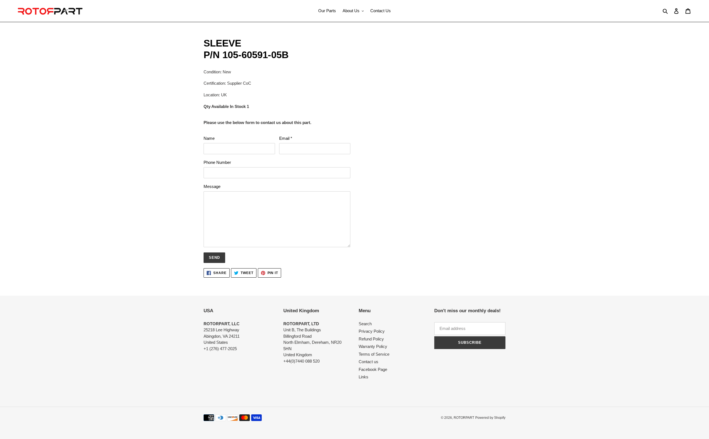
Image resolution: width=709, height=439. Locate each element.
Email (285, 138)
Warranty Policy (373, 346)
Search (365, 323)
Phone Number (217, 162)
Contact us (368, 361)
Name (209, 138)
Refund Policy (371, 339)
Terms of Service (374, 354)
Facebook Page (373, 369)
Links (363, 377)
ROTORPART (464, 418)
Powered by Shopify (490, 418)
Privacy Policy (372, 331)
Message (212, 186)
